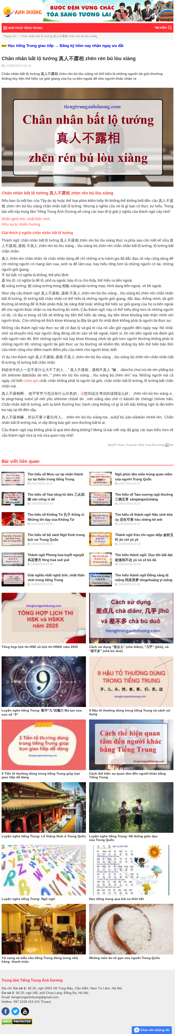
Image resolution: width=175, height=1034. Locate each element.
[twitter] (15, 1011)
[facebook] (6, 1011)
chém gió (31, 381)
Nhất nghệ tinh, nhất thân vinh (26, 219)
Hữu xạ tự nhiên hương (21, 224)
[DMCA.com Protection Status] (17, 1024)
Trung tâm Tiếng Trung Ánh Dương (32, 980)
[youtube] (25, 1011)
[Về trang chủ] (87, 11)
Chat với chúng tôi (154, 1030)
